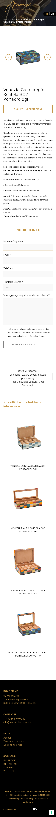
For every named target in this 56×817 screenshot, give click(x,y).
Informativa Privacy (37, 336)
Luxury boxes (29, 374)
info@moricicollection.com (17, 722)
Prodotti (16, 19)
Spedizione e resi (12, 744)
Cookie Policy (13, 798)
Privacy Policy (27, 798)
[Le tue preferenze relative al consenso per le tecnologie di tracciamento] (51, 812)
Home (6, 19)
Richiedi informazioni (28, 109)
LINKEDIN (8, 767)
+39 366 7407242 (16, 718)
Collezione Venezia (27, 381)
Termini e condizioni (13, 741)
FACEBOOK (9, 760)
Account (7, 737)
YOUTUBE (8, 771)
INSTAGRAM (10, 764)
